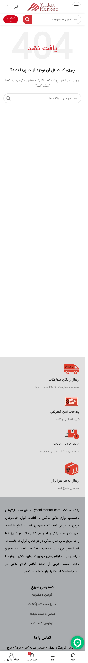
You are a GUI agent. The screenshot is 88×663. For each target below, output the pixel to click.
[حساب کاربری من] (16, 6)
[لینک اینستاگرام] (6, 6)
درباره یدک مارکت (42, 623)
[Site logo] (42, 6)
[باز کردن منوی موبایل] (76, 6)
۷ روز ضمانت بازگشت (42, 604)
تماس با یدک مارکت (42, 613)
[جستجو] (27, 19)
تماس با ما (11, 19)
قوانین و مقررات (42, 594)
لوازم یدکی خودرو (48, 556)
